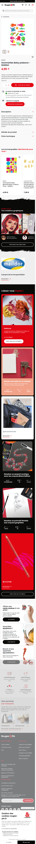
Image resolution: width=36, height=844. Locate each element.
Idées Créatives (23, 758)
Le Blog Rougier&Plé (24, 756)
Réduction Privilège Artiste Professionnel (7, 769)
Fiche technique (8, 136)
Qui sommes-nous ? (7, 786)
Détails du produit (9, 132)
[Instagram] (14, 809)
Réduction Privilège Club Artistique (8, 765)
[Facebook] (2, 809)
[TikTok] (18, 809)
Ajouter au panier (24, 85)
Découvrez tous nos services (11, 728)
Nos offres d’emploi (7, 793)
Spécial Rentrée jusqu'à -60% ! (17, 1)
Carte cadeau (5, 744)
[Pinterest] (10, 809)
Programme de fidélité (25, 753)
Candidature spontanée (8, 783)
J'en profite (11, 642)
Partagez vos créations (17, 244)
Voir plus (4, 80)
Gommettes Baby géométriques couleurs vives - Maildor (11, 184)
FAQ (2, 750)
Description (6, 112)
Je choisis (11, 619)
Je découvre (11, 662)
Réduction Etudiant (24, 747)
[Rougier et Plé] (8, 736)
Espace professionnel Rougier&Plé (7, 776)
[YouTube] (6, 809)
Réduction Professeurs (7, 773)
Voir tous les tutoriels (14, 341)
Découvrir (6, 436)
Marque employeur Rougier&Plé (6, 789)
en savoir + (5, 279)
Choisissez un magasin (15, 104)
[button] (23, 5)
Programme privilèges (25, 744)
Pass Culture (22, 750)
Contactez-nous (6, 747)
